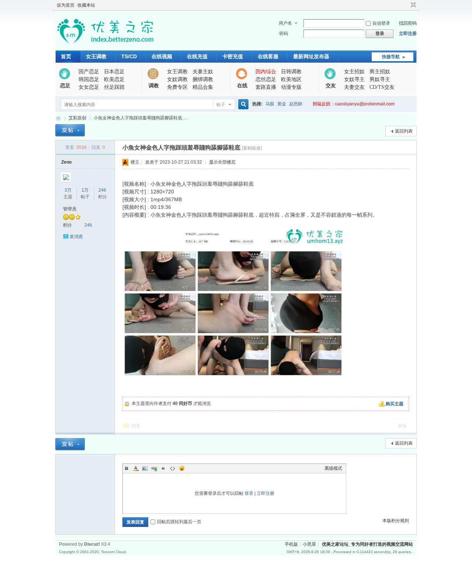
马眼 (270, 103)
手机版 (291, 544)
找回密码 (408, 23)
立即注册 (408, 33)
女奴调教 (177, 79)
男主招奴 (379, 71)
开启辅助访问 (406, 5)
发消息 (76, 236)
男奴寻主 (379, 79)
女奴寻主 (354, 79)
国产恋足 (89, 71)
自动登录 (381, 23)
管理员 (69, 208)
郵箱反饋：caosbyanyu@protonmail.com (354, 103)
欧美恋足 (114, 79)
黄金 (281, 103)
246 (102, 190)
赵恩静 (295, 103)
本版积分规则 (395, 520)
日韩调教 (291, 71)
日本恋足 (114, 71)
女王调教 (96, 56)
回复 (136, 426)
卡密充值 (232, 56)
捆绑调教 (202, 79)
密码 (283, 33)
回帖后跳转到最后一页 (179, 521)
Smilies (181, 468)
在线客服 (268, 56)
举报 (402, 426)
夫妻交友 (354, 87)
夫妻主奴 (202, 71)
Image (145, 468)
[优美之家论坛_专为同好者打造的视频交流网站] (105, 46)
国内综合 (266, 71)
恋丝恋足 (266, 79)
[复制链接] (252, 148)
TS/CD (129, 56)
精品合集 (202, 87)
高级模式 (333, 468)
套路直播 (266, 87)
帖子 (220, 104)
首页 (66, 56)
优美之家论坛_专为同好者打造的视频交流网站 (58, 118)
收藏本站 (86, 5)
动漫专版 (291, 87)
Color (135, 468)
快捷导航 (391, 56)
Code (172, 468)
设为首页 (65, 5)
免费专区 (177, 87)
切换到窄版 (412, 5)
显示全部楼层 (222, 162)
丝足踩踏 (114, 87)
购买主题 (394, 403)
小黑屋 (309, 544)
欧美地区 (291, 79)
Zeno (66, 162)
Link (154, 468)
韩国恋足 (89, 79)
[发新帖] (70, 130)
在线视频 (162, 56)
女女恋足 (89, 87)
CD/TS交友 (382, 87)
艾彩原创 (77, 117)
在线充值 (197, 56)
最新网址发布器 (311, 56)
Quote (163, 468)
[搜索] (242, 104)
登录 (248, 493)
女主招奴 (354, 71)
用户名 (285, 23)
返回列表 (404, 131)
